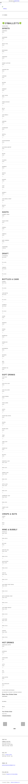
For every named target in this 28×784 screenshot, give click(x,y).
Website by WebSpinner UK (15, 782)
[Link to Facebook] (25, 782)
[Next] (23, 724)
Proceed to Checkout (7, 715)
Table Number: (4, 696)
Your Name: (4, 701)
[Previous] (5, 724)
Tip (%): (3, 706)
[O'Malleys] (11, 8)
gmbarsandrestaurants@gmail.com (8, 765)
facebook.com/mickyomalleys (12, 774)
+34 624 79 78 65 (16, 0)
